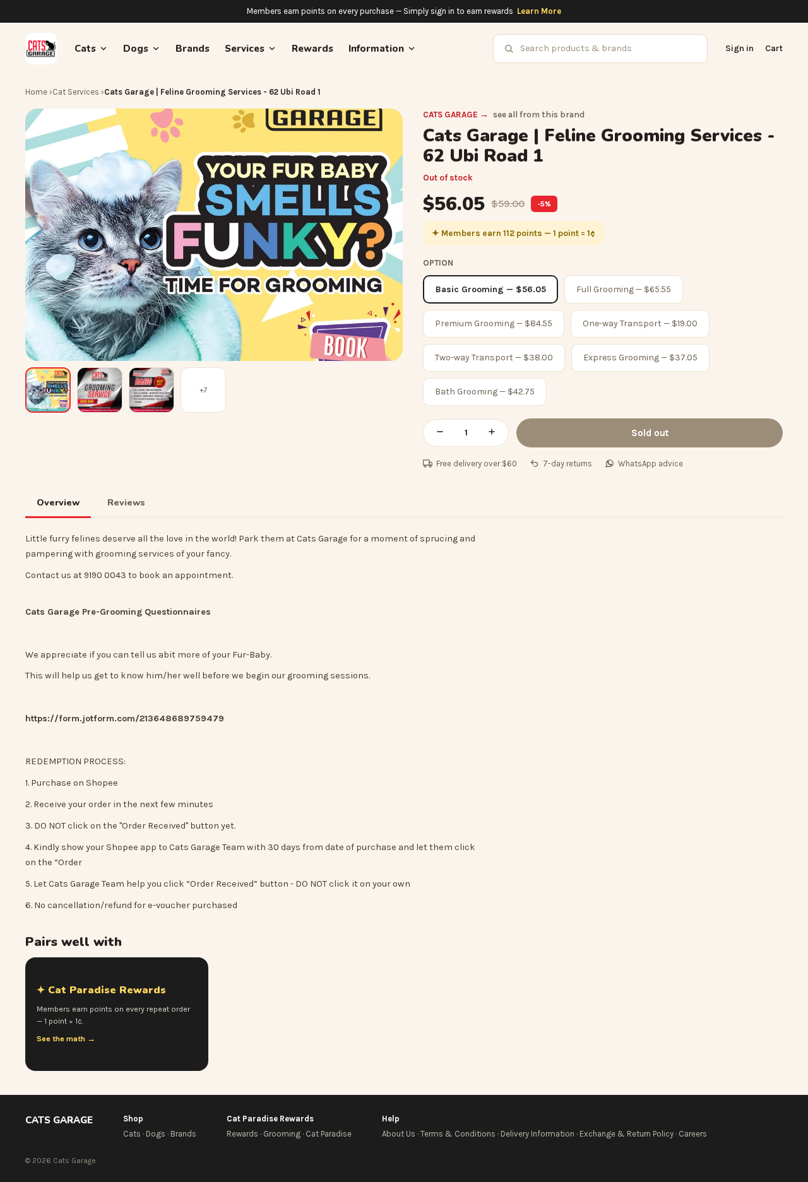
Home (36, 92)
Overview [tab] (58, 502)
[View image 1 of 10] (48, 390)
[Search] (509, 49)
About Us (398, 1133)
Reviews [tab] (126, 502)
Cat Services (75, 92)
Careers (693, 1133)
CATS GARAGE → (456, 114)
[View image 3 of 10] (151, 390)
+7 (203, 390)
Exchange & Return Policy (626, 1133)
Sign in (739, 48)
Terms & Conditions (458, 1133)
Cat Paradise (329, 1133)
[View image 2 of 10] (99, 390)
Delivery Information (537, 1133)
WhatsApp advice (650, 463)
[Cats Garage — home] (41, 48)
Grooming (281, 1133)
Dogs (155, 1133)
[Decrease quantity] (440, 433)
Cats (132, 1133)
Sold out (649, 433)
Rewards (312, 48)
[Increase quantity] (492, 433)
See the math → (66, 1038)
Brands (192, 48)
